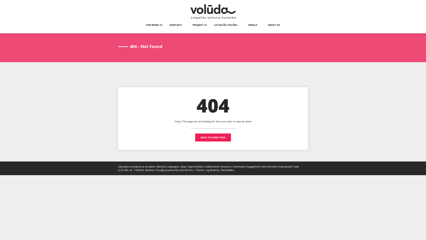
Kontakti (176, 24)
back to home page (213, 137)
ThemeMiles (227, 170)
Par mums (152, 24)
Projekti (198, 24)
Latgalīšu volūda (225, 24)
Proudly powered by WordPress (175, 170)
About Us (274, 24)
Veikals (252, 24)
